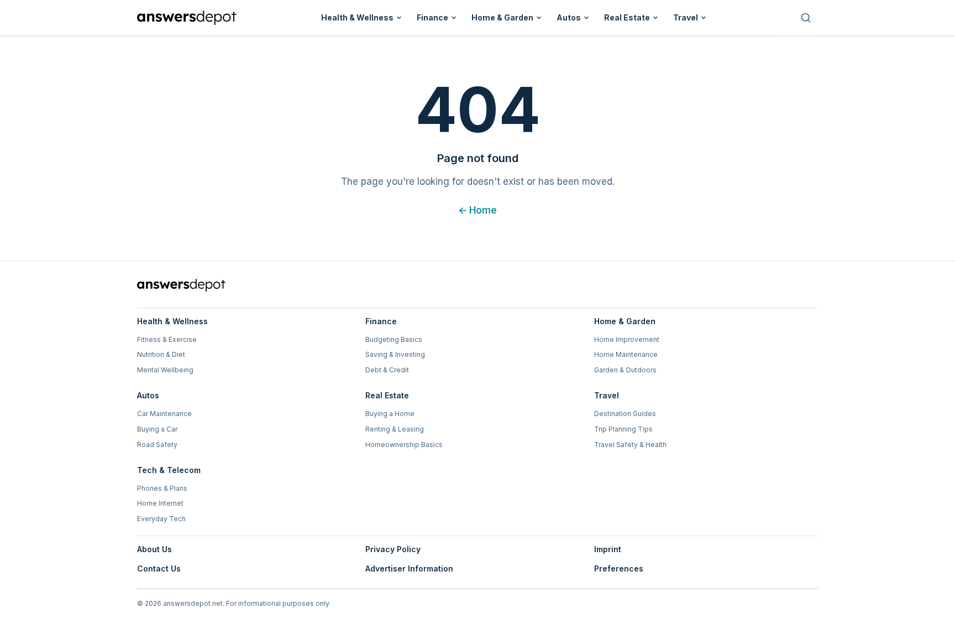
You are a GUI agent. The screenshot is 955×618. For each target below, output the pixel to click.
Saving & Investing (395, 354)
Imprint (607, 549)
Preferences (618, 568)
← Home (477, 210)
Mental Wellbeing (165, 370)
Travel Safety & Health (630, 444)
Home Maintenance (626, 354)
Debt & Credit (387, 370)
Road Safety (157, 444)
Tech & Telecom (169, 470)
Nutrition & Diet (161, 354)
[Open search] (806, 18)
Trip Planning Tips (623, 429)
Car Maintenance (164, 413)
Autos (569, 17)
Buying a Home (389, 413)
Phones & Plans (162, 488)
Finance (432, 17)
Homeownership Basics (404, 444)
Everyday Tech (161, 519)
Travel (685, 17)
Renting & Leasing (394, 429)
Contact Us (159, 568)
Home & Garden (502, 17)
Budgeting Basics (393, 339)
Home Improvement (626, 339)
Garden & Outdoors (625, 370)
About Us (154, 549)
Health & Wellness (357, 17)
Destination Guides (625, 413)
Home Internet (160, 503)
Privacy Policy (393, 549)
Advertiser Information (409, 568)
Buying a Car (157, 429)
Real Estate (627, 17)
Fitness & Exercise (167, 339)
